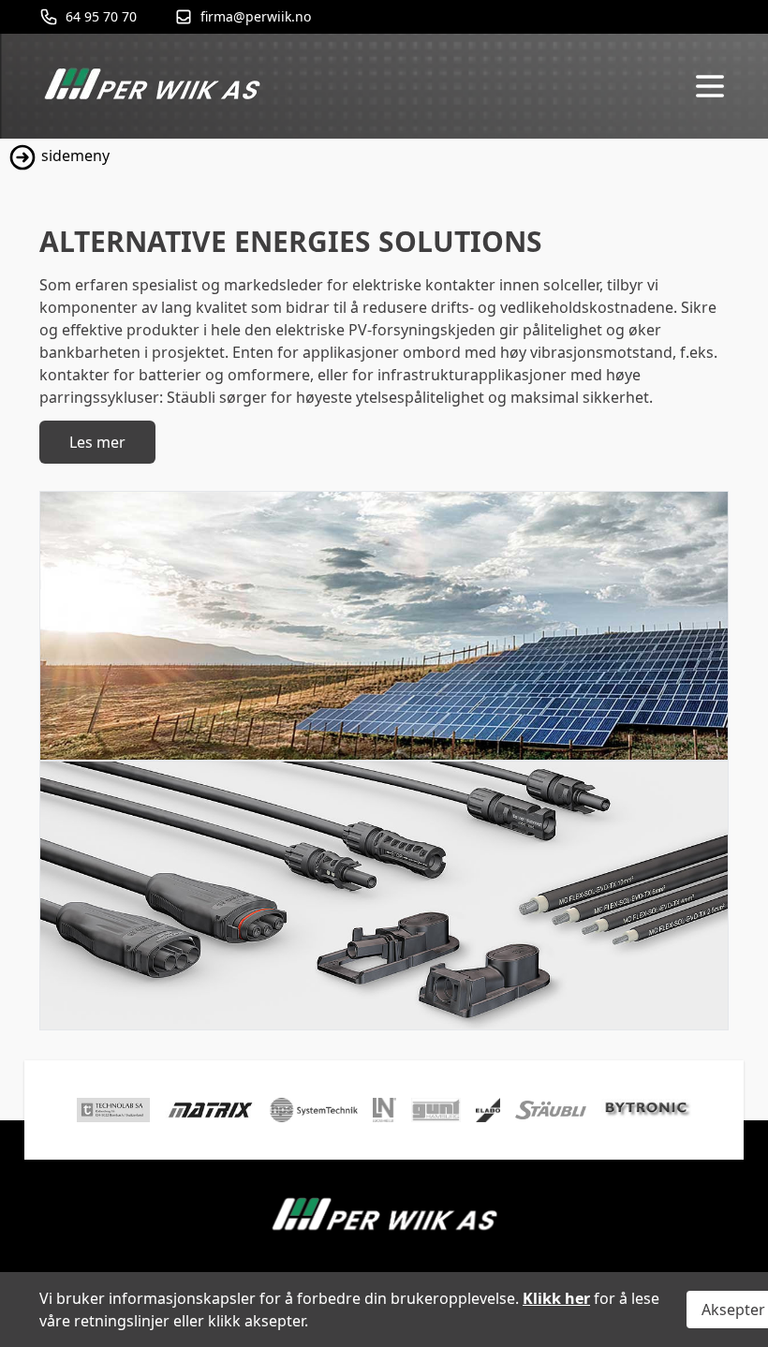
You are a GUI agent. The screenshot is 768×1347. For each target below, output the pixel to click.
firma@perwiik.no (255, 16)
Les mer (97, 442)
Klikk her (556, 1298)
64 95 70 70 (101, 16)
